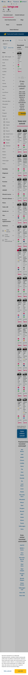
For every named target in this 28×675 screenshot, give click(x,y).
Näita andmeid (7, 671)
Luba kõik (20, 671)
